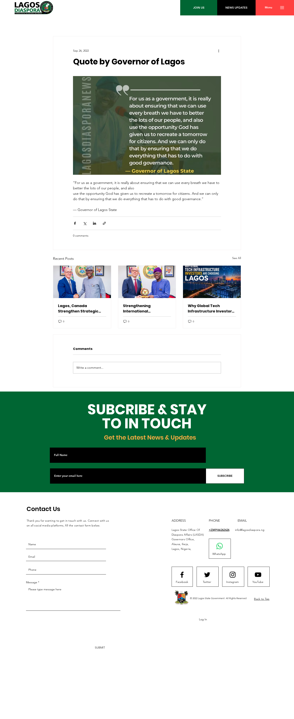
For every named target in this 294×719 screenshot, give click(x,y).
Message (31, 582)
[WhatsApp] (220, 546)
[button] (268, 7)
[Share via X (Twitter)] (85, 223)
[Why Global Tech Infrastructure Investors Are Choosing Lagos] (212, 282)
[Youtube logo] (258, 575)
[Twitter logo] (207, 575)
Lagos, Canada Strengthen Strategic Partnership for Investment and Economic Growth (78, 308)
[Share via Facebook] (75, 223)
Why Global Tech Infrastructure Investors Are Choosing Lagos (211, 308)
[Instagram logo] (233, 575)
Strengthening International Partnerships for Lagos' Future (145, 308)
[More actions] (218, 50)
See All (236, 258)
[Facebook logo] (182, 575)
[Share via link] (104, 223)
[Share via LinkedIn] (94, 223)
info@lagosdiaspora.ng (250, 530)
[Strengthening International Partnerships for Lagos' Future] (147, 282)
